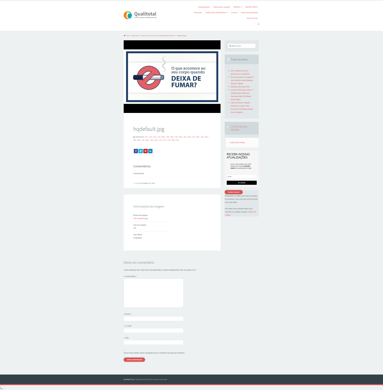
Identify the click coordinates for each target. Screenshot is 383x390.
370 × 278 (166, 140)
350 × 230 (148, 137)
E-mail (129, 326)
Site (127, 337)
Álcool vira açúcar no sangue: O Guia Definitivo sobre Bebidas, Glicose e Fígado (242, 80)
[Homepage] (140, 15)
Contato (234, 12)
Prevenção (198, 12)
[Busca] (256, 21)
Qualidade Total (129, 379)
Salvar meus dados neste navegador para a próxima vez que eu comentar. (154, 352)
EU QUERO (241, 183)
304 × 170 (158, 140)
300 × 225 (157, 137)
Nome (128, 314)
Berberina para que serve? (240, 87)
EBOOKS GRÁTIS (251, 7)
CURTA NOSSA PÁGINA (239, 128)
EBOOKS (236, 7)
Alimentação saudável (222, 7)
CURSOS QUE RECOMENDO (215, 12)
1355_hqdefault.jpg (140, 218)
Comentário (131, 276)
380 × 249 (199, 137)
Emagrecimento (204, 7)
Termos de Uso (252, 18)
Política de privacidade (249, 12)
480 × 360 (165, 137)
